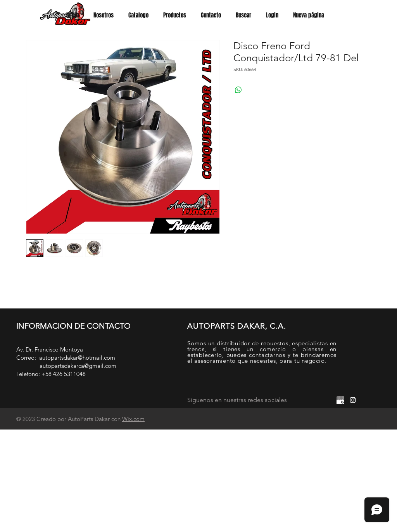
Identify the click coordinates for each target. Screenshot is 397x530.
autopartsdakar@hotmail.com (77, 357)
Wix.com (133, 419)
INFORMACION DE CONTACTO (73, 326)
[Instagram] (353, 400)
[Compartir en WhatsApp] (238, 90)
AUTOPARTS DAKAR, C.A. (236, 326)
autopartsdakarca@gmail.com (78, 365)
